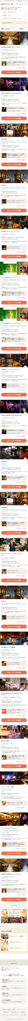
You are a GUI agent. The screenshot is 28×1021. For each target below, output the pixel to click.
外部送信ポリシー (6, 1012)
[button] (14, 981)
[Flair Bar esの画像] (14, 452)
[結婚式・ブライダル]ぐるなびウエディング (9, 967)
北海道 (17, 968)
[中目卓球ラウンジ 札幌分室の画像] (14, 638)
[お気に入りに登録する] (25, 45)
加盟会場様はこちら (15, 1012)
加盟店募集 (22, 1012)
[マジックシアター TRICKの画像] (14, 778)
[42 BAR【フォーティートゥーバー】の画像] (14, 222)
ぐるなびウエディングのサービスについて (10, 1014)
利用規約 (9, 1009)
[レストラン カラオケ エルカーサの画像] (14, 819)
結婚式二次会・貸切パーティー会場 (8, 968)
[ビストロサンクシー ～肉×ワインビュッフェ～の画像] (14, 544)
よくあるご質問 (23, 1014)
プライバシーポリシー (21, 1009)
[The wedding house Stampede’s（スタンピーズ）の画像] (14, 684)
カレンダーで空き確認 (15, 72)
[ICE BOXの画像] (14, 176)
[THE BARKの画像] (14, 130)
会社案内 (4, 1009)
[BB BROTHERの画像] (14, 732)
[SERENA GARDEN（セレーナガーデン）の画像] (14, 38)
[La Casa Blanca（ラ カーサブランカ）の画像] (14, 268)
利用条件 (13, 1009)
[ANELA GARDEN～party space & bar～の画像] (14, 84)
